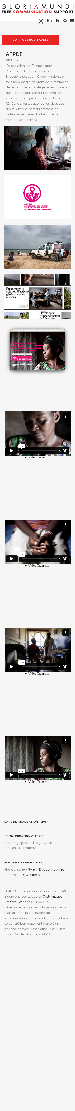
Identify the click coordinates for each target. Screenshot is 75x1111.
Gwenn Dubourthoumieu (46, 869)
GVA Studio (31, 875)
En (49, 20)
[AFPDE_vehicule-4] (37, 272)
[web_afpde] (37, 378)
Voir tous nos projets (30, 39)
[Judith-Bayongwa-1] (37, 172)
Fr (58, 20)
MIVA (52, 929)
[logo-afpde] (37, 222)
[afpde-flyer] (37, 321)
